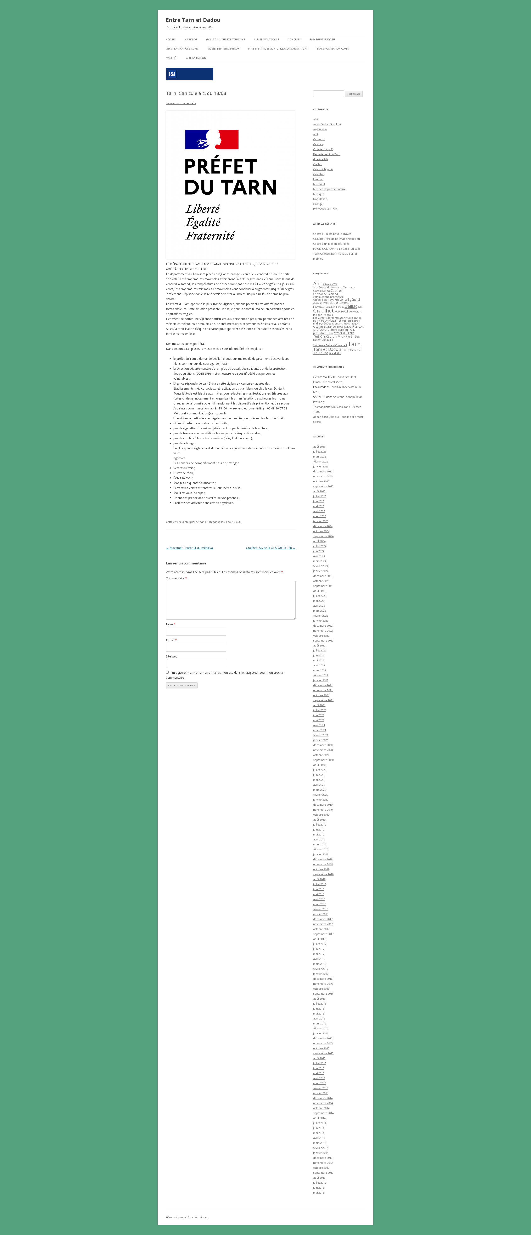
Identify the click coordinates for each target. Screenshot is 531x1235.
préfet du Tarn (344, 333)
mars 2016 (319, 1023)
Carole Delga (321, 291)
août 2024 (319, 541)
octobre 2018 (321, 869)
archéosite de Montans (327, 287)
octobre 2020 (321, 755)
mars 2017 (319, 964)
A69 (315, 119)
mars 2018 (319, 904)
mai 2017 (318, 954)
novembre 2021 (323, 690)
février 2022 (320, 675)
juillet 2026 (319, 451)
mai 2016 (318, 1013)
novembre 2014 (323, 1103)
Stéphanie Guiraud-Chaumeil (330, 345)
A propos (191, 39)
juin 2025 (318, 501)
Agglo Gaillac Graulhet (327, 124)
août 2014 (319, 1118)
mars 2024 (319, 561)
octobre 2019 (321, 814)
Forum (340, 306)
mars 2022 (319, 670)
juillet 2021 (319, 710)
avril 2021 (319, 725)
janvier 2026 (320, 466)
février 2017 (320, 969)
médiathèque (351, 323)
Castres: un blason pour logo (331, 244)
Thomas (318, 407)
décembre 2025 (322, 471)
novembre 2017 (323, 924)
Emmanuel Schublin (324, 306)
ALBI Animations (196, 58)
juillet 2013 (319, 1182)
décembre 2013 (322, 1158)
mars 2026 (319, 456)
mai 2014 (318, 1133)
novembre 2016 (323, 984)
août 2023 (319, 591)
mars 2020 (319, 790)
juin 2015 (318, 1068)
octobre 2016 (321, 988)
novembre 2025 (323, 476)
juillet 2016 (319, 1003)
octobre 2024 (321, 531)
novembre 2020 (323, 750)
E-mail (171, 640)
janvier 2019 (320, 854)
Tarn (354, 344)
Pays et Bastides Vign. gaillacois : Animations (278, 48)
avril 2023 (319, 606)
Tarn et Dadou (327, 349)
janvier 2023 (320, 620)
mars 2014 (319, 1143)
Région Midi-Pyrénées (343, 336)
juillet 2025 (319, 496)
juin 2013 (318, 1187)
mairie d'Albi (353, 317)
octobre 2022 (321, 635)
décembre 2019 (322, 804)
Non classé (213, 522)
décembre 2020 (322, 745)
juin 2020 (318, 775)
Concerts (294, 39)
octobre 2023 (321, 581)
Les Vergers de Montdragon (329, 317)
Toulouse (320, 353)
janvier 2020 (320, 800)
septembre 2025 (323, 486)
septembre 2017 (323, 934)
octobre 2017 (321, 929)
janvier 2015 (320, 1093)
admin (317, 417)
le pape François (323, 314)
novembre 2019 (323, 809)
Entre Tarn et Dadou (193, 20)
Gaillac (317, 164)
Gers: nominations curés (182, 48)
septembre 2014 (323, 1113)
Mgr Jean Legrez (351, 320)
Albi (315, 134)
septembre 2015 (323, 1053)
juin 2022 (318, 655)
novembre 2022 (323, 630)
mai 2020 (318, 780)
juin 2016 (318, 1008)
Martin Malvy (320, 320)
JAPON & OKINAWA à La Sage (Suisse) (336, 249)
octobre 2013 (321, 1168)
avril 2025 (319, 511)
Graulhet (318, 174)
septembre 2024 (323, 536)
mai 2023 (318, 601)
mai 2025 (318, 506)
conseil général (350, 299)
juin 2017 (318, 949)
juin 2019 (318, 829)
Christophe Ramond (325, 294)
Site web (171, 656)
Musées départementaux (223, 48)
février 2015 (320, 1088)
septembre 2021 (323, 700)
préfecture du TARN (342, 330)
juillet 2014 (319, 1123)
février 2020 (320, 795)
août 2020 (319, 765)
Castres (318, 144)
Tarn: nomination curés (333, 48)
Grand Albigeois (323, 169)
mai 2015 (318, 1073)
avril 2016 (319, 1018)
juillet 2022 (319, 650)
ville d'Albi (335, 353)
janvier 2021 (320, 740)
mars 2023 (319, 611)
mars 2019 (319, 844)
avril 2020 (319, 785)
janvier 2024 (320, 571)
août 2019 (319, 819)
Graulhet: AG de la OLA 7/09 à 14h (271, 548)
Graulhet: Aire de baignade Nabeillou (336, 239)
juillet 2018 (319, 884)
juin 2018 (318, 889)
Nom (170, 624)
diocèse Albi (320, 159)
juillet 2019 (319, 824)
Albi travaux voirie (266, 39)
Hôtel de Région (351, 311)
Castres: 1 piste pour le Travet (332, 234)
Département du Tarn (326, 154)
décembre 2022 (322, 625)
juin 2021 (318, 715)
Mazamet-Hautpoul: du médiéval (189, 548)
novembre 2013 (323, 1163)
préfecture (321, 329)
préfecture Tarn (323, 333)
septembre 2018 (323, 874)
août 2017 (319, 939)
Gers (360, 306)
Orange (318, 204)
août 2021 (319, 705)
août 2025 (319, 491)
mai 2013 (318, 1192)
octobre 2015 (321, 1048)
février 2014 (320, 1148)
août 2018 (319, 879)
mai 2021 (318, 720)
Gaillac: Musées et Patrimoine (225, 39)
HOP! (337, 311)
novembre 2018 (323, 864)
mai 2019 (318, 834)
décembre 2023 (322, 576)
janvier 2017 (320, 974)
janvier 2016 (320, 1033)
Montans (337, 323)
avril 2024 (319, 556)
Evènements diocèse (322, 39)
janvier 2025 (320, 521)
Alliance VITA (330, 284)
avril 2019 (319, 839)
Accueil (171, 39)
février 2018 (320, 909)
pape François (354, 326)
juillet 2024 (319, 546)
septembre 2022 (323, 640)
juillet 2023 (319, 596)
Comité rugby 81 (323, 149)
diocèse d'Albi (321, 302)
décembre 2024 (322, 526)
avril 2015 (319, 1078)
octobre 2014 (321, 1108)
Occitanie (319, 326)
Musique (318, 194)
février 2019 (320, 849)
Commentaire (176, 578)
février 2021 (320, 735)
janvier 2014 (320, 1153)
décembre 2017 (322, 919)
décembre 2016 (322, 979)
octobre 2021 (321, 695)
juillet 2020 (319, 770)
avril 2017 (319, 959)
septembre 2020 (323, 760)
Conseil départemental (326, 299)
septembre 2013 (323, 1172)
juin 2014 (318, 1128)
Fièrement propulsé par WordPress (187, 1217)
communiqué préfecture (328, 297)
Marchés (171, 58)
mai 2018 (318, 894)
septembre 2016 (323, 993)
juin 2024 (318, 551)
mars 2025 (319, 516)
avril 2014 (319, 1138)
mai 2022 (318, 660)
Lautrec (318, 179)
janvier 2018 (320, 914)
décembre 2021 (322, 685)
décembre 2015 (322, 1038)
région (319, 336)
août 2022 (319, 645)
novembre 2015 (323, 1043)
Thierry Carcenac (351, 349)
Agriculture (320, 129)
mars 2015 (319, 1083)
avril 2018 (319, 899)
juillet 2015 (319, 1063)
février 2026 (320, 461)
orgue (340, 326)
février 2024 (320, 566)
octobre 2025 (321, 481)
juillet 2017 (319, 944)
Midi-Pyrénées (322, 323)
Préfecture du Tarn (325, 209)
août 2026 (319, 446)
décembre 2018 (322, 859)
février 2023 (320, 616)
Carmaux (319, 139)
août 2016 (319, 998)
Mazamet (319, 184)
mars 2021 (319, 730)
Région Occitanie (323, 339)
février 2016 (320, 1028)
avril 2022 (319, 665)
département (339, 302)
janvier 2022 (320, 680)
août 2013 (319, 1177)
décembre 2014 (322, 1098)
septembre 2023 (323, 586)
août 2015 (319, 1058)
